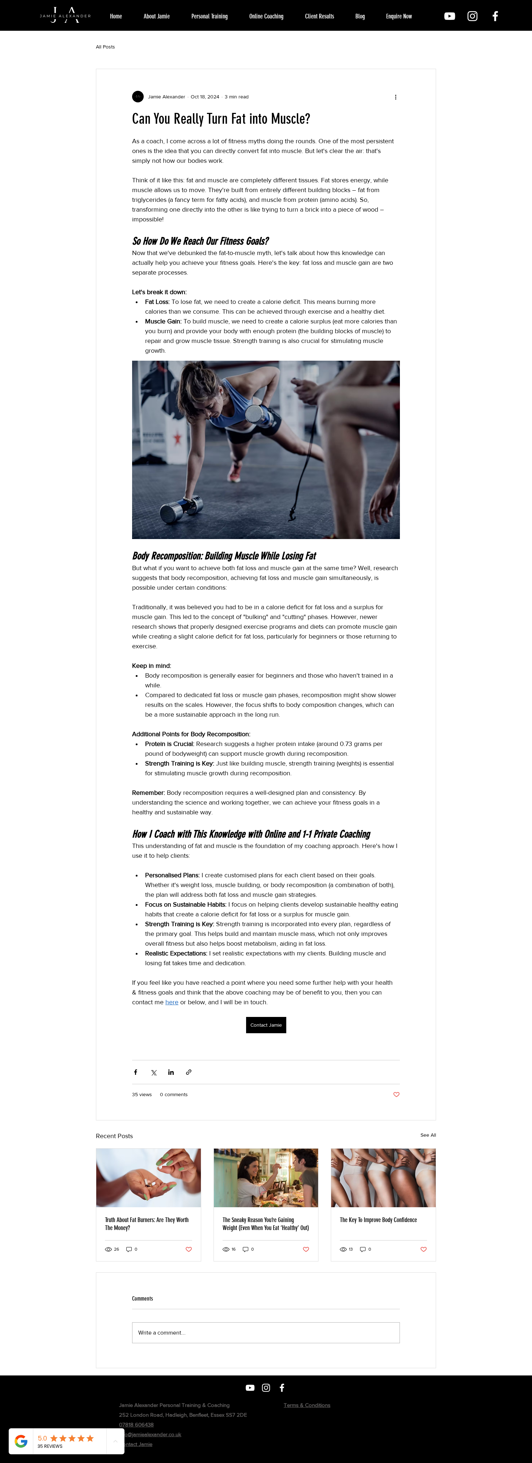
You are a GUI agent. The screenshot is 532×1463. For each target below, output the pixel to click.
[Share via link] (188, 1072)
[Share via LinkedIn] (171, 1072)
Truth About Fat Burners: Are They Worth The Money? (147, 1224)
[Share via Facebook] (135, 1072)
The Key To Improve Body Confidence (378, 1220)
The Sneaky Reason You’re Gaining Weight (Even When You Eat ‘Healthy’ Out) (266, 1224)
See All (428, 1135)
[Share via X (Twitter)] (153, 1072)
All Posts (105, 47)
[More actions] (395, 96)
